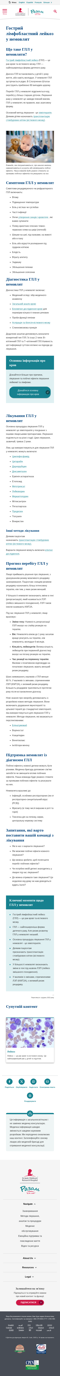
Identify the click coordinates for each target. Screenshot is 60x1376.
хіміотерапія (45, 113)
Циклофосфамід (20, 456)
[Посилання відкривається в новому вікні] (20, 1349)
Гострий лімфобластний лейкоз (22, 60)
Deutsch (41, 1327)
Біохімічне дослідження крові (27, 309)
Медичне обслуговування (30, 1228)
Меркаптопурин (20, 496)
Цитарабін (17, 461)
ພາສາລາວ (20, 1327)
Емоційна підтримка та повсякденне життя (30, 1238)
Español (30, 2)
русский (39, 1330)
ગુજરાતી (51, 1327)
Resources (28, 1267)
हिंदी (30, 1330)
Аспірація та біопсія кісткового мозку (31, 322)
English (22, 2)
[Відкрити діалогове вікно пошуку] (55, 11)
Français (38, 2)
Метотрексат (18, 486)
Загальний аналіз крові (24, 304)
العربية (21, 1325)
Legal (28, 1277)
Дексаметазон (19, 471)
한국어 (49, 1325)
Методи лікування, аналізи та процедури (30, 1218)
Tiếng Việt (39, 1325)
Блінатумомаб (19, 725)
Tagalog (21, 1330)
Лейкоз (11, 1052)
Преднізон (17, 511)
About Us (28, 1258)
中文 (29, 1325)
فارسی (49, 1330)
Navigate (28, 1204)
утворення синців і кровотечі (33, 217)
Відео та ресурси (30, 1246)
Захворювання (30, 1211)
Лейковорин (18, 491)
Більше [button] (47, 2)
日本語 (11, 1330)
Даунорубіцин (19, 466)
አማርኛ (31, 1327)
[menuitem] (30, 1302)
